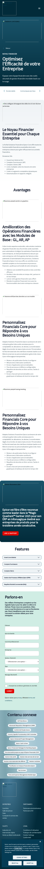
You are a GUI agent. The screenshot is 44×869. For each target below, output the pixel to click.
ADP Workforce (22, 721)
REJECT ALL (15, 863)
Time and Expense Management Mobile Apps (22, 775)
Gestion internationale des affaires (14, 761)
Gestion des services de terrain (29, 757)
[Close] (40, 841)
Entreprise (8, 650)
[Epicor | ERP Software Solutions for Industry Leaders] (9, 8)
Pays (6, 666)
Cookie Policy (18, 848)
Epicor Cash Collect (22, 743)
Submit (9, 691)
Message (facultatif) (11, 675)
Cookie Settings (28, 835)
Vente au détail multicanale (11, 835)
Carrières (5, 808)
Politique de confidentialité (32, 833)
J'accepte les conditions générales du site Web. (22, 686)
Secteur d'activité (10, 658)
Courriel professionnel (12, 642)
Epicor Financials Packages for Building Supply (22, 748)
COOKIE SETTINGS (22, 857)
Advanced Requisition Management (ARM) (22, 725)
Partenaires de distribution (32, 808)
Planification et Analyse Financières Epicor (22, 766)
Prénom (7, 625)
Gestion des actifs (10, 757)
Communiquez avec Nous (27, 91)
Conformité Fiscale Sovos (22, 730)
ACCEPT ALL (30, 863)
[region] (22, 853)
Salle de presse (7, 811)
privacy (19, 698)
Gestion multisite (34, 761)
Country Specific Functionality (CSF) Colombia (22, 734)
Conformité (27, 837)
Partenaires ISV (28, 811)
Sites (4, 813)
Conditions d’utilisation (31, 830)
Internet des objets (8, 833)
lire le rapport (10, 533)
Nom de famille (9, 633)
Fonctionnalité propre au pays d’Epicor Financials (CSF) (22, 752)
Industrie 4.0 (6, 830)
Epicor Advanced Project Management (22, 739)
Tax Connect (22, 770)
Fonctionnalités (10, 91)
